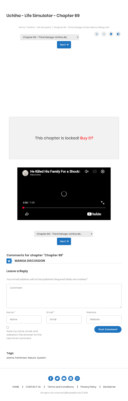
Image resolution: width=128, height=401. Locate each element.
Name (10, 312)
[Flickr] (70, 378)
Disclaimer (109, 386)
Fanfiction (21, 357)
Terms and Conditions (61, 386)
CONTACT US (33, 386)
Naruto (32, 357)
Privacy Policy (88, 386)
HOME (15, 386)
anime (10, 357)
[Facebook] (50, 378)
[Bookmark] (111, 34)
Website (91, 312)
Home (22, 27)
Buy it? (86, 138)
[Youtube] (64, 378)
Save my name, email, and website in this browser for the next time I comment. (24, 335)
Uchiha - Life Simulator (39, 27)
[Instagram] (77, 378)
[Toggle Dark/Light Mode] (118, 34)
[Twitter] (57, 378)
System (41, 357)
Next (63, 45)
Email (49, 312)
